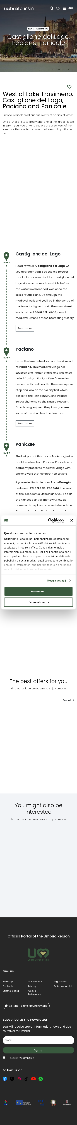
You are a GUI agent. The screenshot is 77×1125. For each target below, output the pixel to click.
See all (67, 700)
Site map (8, 981)
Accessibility (35, 981)
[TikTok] (26, 1079)
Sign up (38, 1050)
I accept (21, 1057)
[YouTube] (33, 1079)
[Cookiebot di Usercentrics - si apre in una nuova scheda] (48, 520)
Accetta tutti (38, 591)
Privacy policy (26, 1057)
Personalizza (36, 602)
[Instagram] (19, 1079)
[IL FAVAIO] (57, 750)
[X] (12, 1079)
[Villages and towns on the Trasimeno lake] (57, 866)
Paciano (25, 367)
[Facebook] (5, 1079)
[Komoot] (40, 1079)
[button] (71, 8)
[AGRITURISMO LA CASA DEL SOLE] (22, 750)
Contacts (8, 986)
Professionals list (63, 986)
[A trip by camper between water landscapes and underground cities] (22, 866)
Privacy (32, 986)
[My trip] (58, 8)
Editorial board (11, 990)
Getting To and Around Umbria (28, 1006)
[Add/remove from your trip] (36, 712)
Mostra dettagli (56, 580)
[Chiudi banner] (71, 520)
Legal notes (60, 981)
